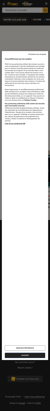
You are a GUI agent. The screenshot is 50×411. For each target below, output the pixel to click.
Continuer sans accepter (37, 54)
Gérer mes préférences (25, 348)
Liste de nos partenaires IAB (15, 123)
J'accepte (25, 355)
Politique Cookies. (30, 100)
